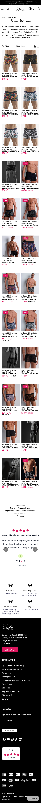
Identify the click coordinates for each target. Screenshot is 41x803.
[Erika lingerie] (21, 8)
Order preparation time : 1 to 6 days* (16, 680)
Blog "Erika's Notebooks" (11, 692)
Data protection (6, 800)
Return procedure (8, 677)
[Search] (9, 8)
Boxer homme (12, 17)
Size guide (6, 688)
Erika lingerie (10, 793)
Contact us (6, 643)
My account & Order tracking (13, 666)
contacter (10, 650)
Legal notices (6, 797)
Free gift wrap (7, 684)
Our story (5, 699)
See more (20, 516)
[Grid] (34, 46)
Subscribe (9, 730)
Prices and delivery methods (12, 669)
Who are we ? (7, 695)
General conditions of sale (21, 797)
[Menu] (2, 8)
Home (3, 17)
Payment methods (9, 673)
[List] (38, 46)
